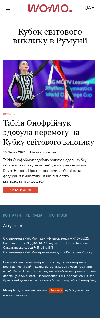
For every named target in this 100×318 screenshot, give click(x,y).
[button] (91, 8)
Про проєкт (58, 215)
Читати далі (20, 189)
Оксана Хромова (43, 152)
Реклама (34, 215)
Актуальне (12, 225)
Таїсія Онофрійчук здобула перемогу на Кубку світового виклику (48, 133)
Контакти (12, 215)
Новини (9, 114)
